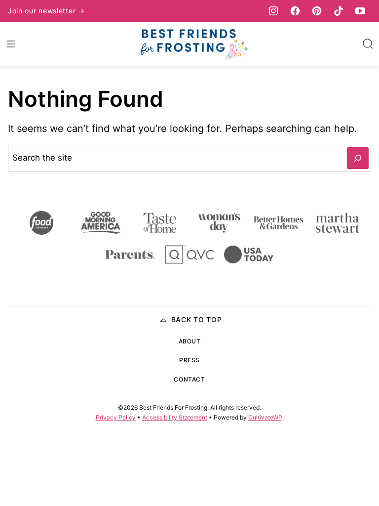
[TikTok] (338, 11)
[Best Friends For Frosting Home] (193, 44)
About (190, 341)
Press (189, 360)
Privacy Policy (116, 417)
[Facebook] (295, 11)
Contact (189, 379)
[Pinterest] (317, 11)
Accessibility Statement (174, 417)
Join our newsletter (43, 10)
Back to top (196, 319)
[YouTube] (360, 11)
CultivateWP (265, 417)
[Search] (368, 44)
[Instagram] (273, 11)
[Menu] (11, 44)
